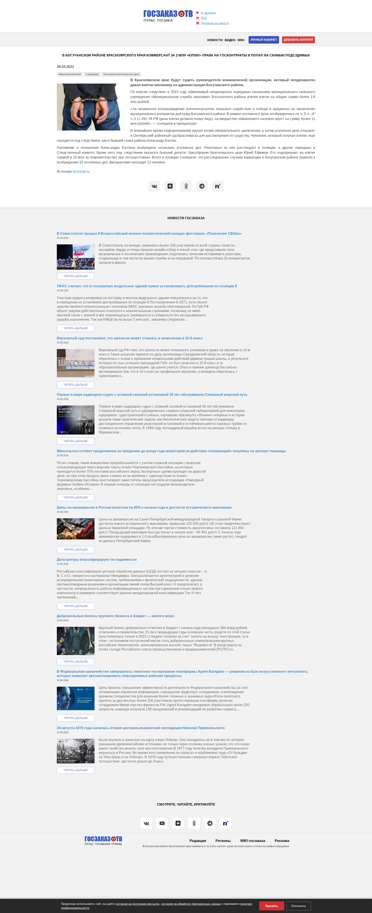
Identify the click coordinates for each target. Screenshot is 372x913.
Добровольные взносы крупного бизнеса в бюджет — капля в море (115, 616)
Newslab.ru (81, 171)
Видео (230, 40)
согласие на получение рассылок (137, 903)
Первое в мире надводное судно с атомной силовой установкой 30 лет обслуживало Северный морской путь (152, 394)
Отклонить (298, 906)
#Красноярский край (70, 74)
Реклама (282, 841)
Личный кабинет (264, 39)
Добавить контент (298, 39)
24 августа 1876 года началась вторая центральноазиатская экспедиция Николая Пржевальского (141, 728)
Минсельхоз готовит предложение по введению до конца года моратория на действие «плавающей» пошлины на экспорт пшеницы (171, 451)
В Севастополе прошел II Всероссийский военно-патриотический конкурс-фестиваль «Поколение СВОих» (149, 233)
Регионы (223, 841)
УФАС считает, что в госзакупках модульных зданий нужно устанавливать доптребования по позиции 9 (147, 286)
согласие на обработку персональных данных (191, 903)
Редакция (198, 841)
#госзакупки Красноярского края (121, 74)
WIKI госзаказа (252, 841)
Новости (215, 40)
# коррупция (92, 74)
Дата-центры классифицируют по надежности (97, 559)
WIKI (241, 40)
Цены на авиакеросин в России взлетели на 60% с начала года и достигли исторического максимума (144, 507)
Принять (271, 906)
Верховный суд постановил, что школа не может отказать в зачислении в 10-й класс (130, 338)
